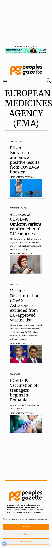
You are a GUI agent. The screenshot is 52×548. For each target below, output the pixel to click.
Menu (17, 81)
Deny (26, 534)
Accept (26, 526)
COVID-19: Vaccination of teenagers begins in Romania (23, 390)
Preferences (26, 541)
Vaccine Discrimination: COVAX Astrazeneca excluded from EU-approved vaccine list (25, 305)
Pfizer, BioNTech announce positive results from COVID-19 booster (24, 160)
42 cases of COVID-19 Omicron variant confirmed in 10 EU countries (25, 224)
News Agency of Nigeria (22, 177)
